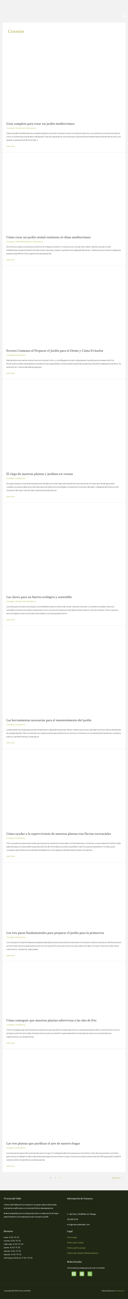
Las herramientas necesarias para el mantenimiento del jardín (48, 720)
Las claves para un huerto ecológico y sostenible (39, 597)
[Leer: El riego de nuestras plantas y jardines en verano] (64, 425)
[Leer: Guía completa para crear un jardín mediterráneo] (56, 81)
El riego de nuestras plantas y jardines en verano (39, 474)
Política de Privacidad (76, 1248)
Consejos (10, 128)
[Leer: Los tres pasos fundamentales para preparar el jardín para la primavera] (56, 896)
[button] (124, 16)
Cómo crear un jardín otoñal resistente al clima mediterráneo (48, 237)
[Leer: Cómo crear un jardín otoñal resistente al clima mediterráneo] (64, 193)
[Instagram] (82, 1273)
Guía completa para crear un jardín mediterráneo (40, 123)
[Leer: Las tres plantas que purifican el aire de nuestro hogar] (64, 1095)
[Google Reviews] (90, 1273)
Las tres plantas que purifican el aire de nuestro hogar (43, 1143)
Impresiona (120, 1291)
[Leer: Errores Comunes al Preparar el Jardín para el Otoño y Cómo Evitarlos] (64, 307)
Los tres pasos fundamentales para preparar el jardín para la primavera (55, 933)
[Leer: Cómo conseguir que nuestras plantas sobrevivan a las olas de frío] (64, 989)
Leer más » (10, 145)
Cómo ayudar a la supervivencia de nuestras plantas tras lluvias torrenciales (58, 834)
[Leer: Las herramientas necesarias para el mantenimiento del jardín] (64, 671)
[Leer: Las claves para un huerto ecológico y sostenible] (64, 548)
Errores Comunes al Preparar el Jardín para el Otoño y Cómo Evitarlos (54, 350)
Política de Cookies (75, 1242)
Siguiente (117, 1178)
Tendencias (20, 128)
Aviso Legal (72, 1237)
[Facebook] (74, 1273)
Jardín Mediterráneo (23, 241)
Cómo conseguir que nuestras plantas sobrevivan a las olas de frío (51, 1020)
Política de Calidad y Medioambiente (82, 1253)
